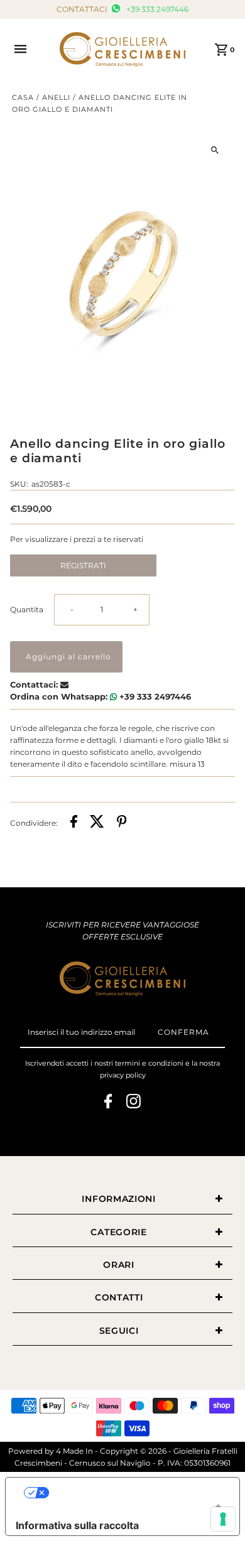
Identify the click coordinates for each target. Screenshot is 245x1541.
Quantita (26, 609)
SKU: (19, 484)
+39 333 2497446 (156, 9)
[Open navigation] (30, 49)
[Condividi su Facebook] (73, 823)
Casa (23, 97)
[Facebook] (108, 1103)
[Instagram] (133, 1103)
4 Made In (74, 1451)
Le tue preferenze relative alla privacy (135, 1492)
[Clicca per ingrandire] (214, 150)
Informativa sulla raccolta (77, 1525)
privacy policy (123, 1075)
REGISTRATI (83, 565)
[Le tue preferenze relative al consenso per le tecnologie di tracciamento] (223, 1519)
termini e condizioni (149, 1063)
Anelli (56, 97)
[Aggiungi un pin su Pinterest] (122, 823)
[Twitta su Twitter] (97, 823)
